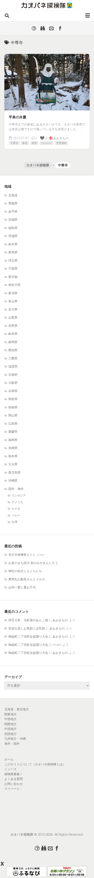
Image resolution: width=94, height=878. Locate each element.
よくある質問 (13, 779)
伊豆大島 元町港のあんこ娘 (28, 620)
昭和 (34, 143)
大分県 (12, 464)
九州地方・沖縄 (15, 738)
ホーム (9, 759)
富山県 (12, 301)
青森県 (12, 203)
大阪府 (12, 382)
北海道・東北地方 (16, 709)
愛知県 (12, 350)
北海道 (12, 195)
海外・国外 (12, 743)
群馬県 (12, 252)
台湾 (14, 522)
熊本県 (12, 456)
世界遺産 (61, 143)
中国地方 (10, 729)
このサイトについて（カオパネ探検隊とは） (35, 764)
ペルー (16, 515)
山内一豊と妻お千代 (22, 587)
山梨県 (12, 317)
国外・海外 (16, 489)
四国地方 (10, 734)
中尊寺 (14, 143)
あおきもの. (61, 138)
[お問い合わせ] (51, 28)
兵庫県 (12, 391)
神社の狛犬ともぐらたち (25, 571)
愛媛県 (12, 431)
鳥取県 (12, 399)
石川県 (12, 309)
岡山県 (12, 415)
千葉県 (12, 268)
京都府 (12, 374)
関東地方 (10, 714)
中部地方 (10, 719)
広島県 (12, 423)
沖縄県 (12, 480)
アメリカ (17, 502)
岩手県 (12, 211)
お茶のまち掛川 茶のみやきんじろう (33, 563)
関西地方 (10, 724)
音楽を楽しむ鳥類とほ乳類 (26, 628)
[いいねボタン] (42, 138)
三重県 (12, 358)
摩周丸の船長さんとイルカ (26, 579)
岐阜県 (12, 334)
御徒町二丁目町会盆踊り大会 (28, 636)
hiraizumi (46, 143)
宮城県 (12, 219)
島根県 (12, 407)
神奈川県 (14, 285)
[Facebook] (60, 28)
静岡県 (12, 342)
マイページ (12, 788)
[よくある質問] (34, 28)
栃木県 (12, 244)
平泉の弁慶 (17, 117)
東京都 (12, 277)
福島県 (12, 228)
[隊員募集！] (42, 28)
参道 (25, 143)
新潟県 (12, 293)
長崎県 (12, 448)
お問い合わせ (13, 784)
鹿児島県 (14, 472)
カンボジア (19, 495)
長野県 (12, 325)
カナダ (16, 508)
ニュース (10, 769)
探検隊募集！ (13, 774)
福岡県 (12, 440)
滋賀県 (12, 366)
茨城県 (12, 236)
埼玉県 (12, 260)
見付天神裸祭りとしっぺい (26, 554)
